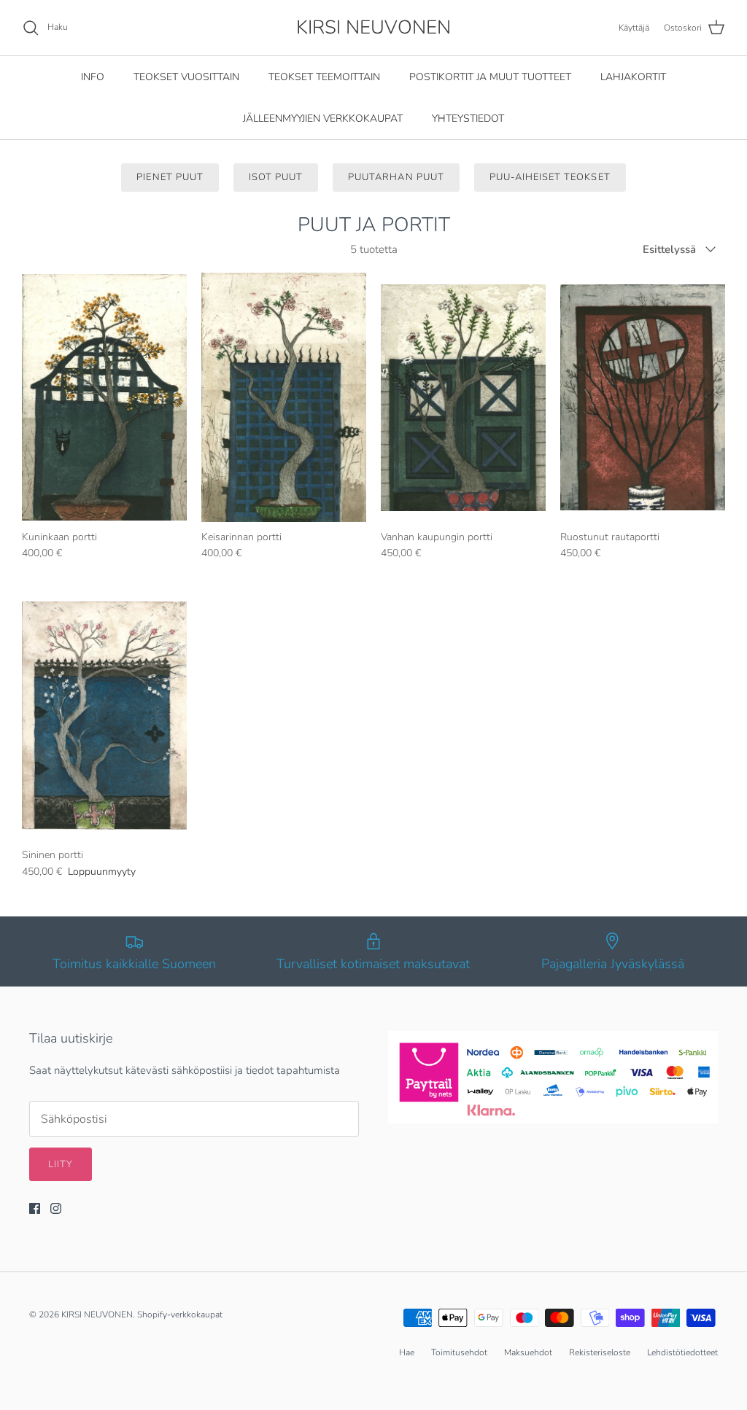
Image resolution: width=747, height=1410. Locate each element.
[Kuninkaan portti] (104, 397)
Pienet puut (169, 177)
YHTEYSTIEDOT (468, 118)
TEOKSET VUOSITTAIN (186, 77)
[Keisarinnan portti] (283, 397)
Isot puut (276, 177)
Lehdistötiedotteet (682, 1352)
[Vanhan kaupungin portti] (463, 397)
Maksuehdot (528, 1352)
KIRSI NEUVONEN (97, 1314)
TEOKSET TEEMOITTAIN (324, 77)
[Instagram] (55, 1208)
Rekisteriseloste (599, 1352)
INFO (92, 77)
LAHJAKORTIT (633, 77)
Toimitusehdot (459, 1352)
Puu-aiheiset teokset (550, 177)
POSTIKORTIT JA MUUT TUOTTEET (490, 77)
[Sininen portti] (104, 716)
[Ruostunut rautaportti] (642, 397)
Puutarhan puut (396, 177)
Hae (406, 1352)
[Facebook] (34, 1208)
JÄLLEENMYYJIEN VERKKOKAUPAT (323, 118)
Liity (60, 1164)
